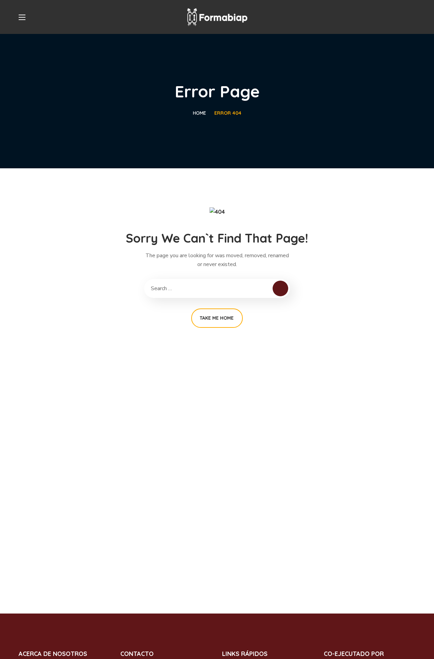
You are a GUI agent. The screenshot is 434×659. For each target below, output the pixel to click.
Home (199, 113)
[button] (412, 17)
